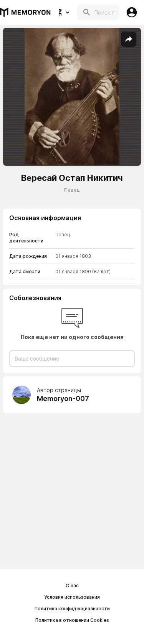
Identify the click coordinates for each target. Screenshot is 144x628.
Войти (131, 12)
